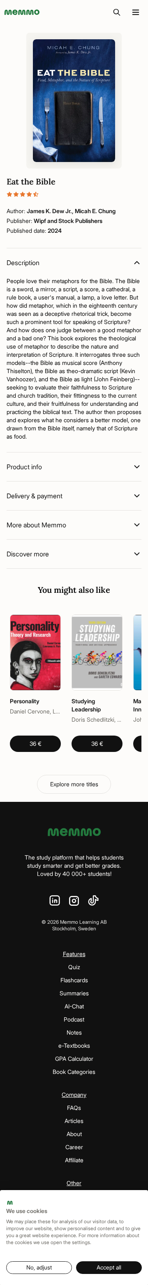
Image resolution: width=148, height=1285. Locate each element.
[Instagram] (74, 900)
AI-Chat (74, 1006)
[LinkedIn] (55, 900)
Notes (74, 1032)
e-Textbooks (74, 1045)
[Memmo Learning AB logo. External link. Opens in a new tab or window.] (10, 1202)
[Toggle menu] (135, 12)
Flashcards (74, 980)
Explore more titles (74, 784)
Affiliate (74, 1160)
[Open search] (116, 12)
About (74, 1133)
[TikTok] (93, 900)
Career (74, 1146)
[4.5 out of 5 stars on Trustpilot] (74, 194)
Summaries (74, 993)
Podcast (74, 1019)
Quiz (74, 966)
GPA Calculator (74, 1058)
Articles (74, 1120)
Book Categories (74, 1071)
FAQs (74, 1107)
